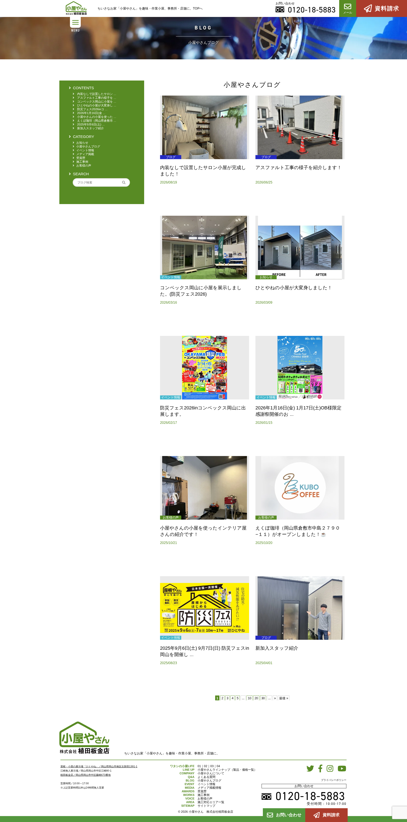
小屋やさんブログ (209, 780)
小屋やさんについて (211, 773)
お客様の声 (205, 798)
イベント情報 (206, 784)
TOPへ (198, 8)
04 (218, 766)
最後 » (283, 698)
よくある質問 (206, 777)
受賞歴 (202, 791)
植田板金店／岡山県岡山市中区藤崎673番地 (85, 774)
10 (249, 698)
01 (199, 766)
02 (205, 766)
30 (263, 698)
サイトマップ (206, 805)
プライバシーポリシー (333, 780)
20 (256, 698)
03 (212, 766)
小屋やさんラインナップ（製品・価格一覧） (227, 769)
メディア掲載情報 (209, 787)
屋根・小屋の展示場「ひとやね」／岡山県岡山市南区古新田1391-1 (98, 766)
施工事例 (203, 795)
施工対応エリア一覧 (211, 802)
